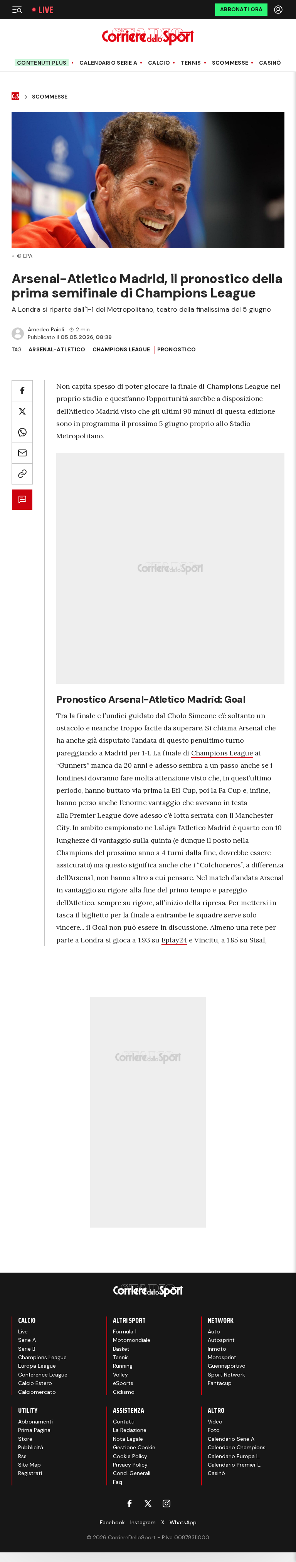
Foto (214, 1430)
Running (123, 1365)
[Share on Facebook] (22, 391)
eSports (123, 1383)
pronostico (176, 349)
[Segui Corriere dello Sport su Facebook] (129, 1503)
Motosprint (222, 1357)
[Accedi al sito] (279, 9)
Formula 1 (124, 1331)
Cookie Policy (130, 1456)
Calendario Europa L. (234, 1456)
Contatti (124, 1421)
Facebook (112, 1522)
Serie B (26, 1348)
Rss (22, 1456)
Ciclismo (124, 1391)
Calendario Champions (237, 1447)
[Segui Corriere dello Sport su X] (148, 1503)
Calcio (159, 63)
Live (46, 10)
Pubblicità (30, 1447)
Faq (117, 1481)
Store (25, 1438)
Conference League (42, 1374)
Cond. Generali (131, 1473)
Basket (121, 1348)
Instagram (143, 1522)
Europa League (37, 1365)
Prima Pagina (34, 1430)
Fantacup (220, 1383)
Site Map (29, 1464)
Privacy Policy (130, 1464)
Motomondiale (131, 1339)
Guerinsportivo (227, 1365)
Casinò (270, 63)
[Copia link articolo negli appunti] (22, 474)
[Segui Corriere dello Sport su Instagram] (166, 1503)
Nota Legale (128, 1438)
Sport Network (226, 1374)
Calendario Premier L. (234, 1464)
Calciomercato (37, 1391)
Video (215, 1421)
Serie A (27, 1339)
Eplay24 (174, 940)
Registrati (30, 1473)
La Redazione (129, 1430)
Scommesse (230, 63)
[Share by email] (22, 453)
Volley (120, 1374)
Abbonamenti (35, 1421)
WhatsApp (183, 1522)
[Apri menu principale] (17, 9)
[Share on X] (22, 411)
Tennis (191, 63)
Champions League (121, 349)
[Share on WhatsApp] (22, 432)
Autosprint (221, 1339)
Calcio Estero (35, 1383)
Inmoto (217, 1348)
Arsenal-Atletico (57, 349)
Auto (214, 1331)
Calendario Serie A (108, 63)
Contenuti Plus (41, 62)
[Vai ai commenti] (22, 499)
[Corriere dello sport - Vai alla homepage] (147, 36)
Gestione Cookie (134, 1447)
